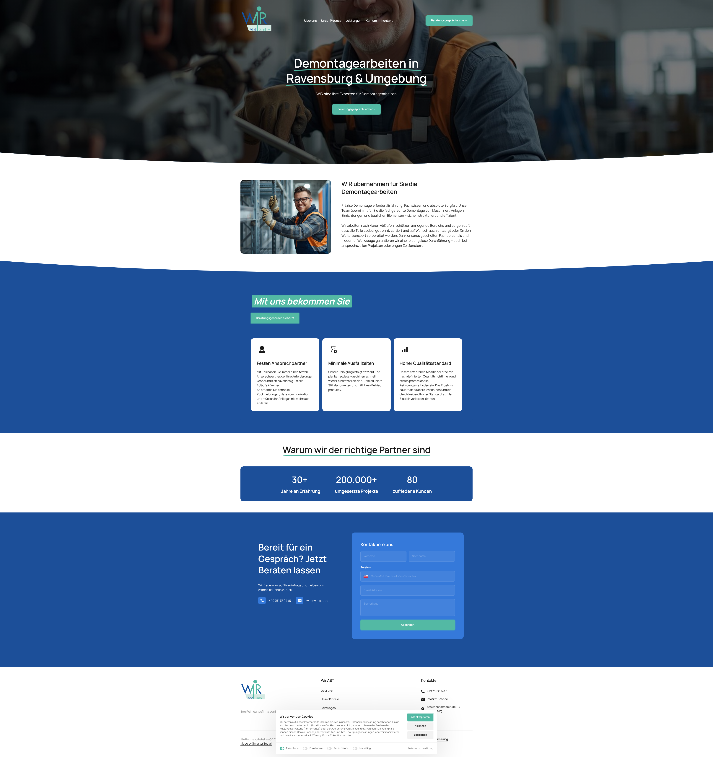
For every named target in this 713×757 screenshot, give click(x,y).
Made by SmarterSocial (256, 743)
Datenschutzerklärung (420, 748)
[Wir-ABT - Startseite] (256, 20)
